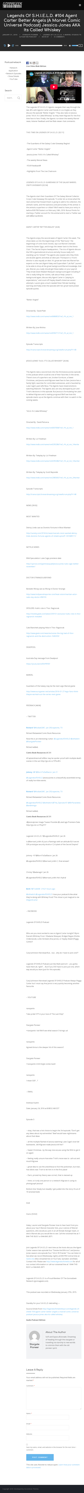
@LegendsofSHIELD (61, 739)
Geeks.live (30, 1259)
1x (80, 45)
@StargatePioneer (33, 741)
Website (29, 1434)
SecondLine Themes (31, 1489)
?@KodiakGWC (36, 727)
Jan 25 (48, 791)
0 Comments (59, 37)
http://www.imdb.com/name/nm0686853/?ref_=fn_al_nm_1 (50, 316)
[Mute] (70, 46)
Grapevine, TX (56, 727)
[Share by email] (37, 63)
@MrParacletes (74, 803)
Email (28, 1424)
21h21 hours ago (48, 889)
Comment (30, 1386)
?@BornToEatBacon (39, 772)
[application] (42, 45)
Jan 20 (48, 727)
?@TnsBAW (33, 889)
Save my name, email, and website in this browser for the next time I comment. (51, 1448)
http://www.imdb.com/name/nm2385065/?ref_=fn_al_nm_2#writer (53, 477)
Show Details (13, 76)
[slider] (75, 47)
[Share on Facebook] (27, 63)
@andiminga (31, 805)
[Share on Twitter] (30, 63)
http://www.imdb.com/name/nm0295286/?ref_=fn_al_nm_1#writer (53, 461)
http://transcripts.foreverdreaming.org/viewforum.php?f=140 (51, 350)
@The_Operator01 (60, 803)
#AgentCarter (32, 900)
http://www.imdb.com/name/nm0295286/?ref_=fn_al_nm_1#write (52, 444)
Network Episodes (13, 73)
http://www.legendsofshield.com (59, 1261)
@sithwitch (75, 739)
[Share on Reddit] (34, 63)
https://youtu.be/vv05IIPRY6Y (38, 664)
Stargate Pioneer (30, 35)
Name (29, 1413)
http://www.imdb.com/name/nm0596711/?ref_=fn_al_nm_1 (50, 333)
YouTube (14, 79)
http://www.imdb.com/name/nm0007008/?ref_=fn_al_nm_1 (50, 428)
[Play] (9, 45)
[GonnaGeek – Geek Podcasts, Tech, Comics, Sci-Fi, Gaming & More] (13, 4)
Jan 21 (55, 772)
